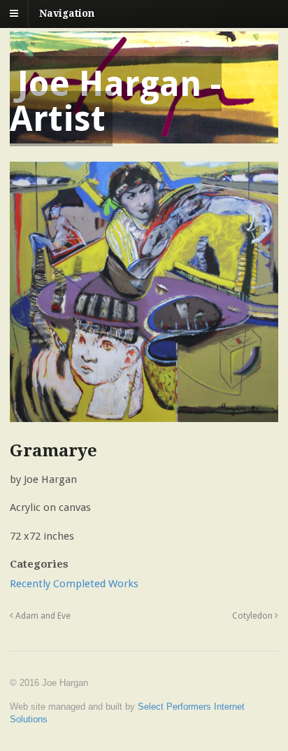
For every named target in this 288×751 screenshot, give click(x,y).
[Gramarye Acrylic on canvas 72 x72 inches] (144, 414)
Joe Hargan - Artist (116, 101)
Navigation (66, 13)
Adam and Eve (42, 615)
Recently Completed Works (74, 583)
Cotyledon (253, 615)
